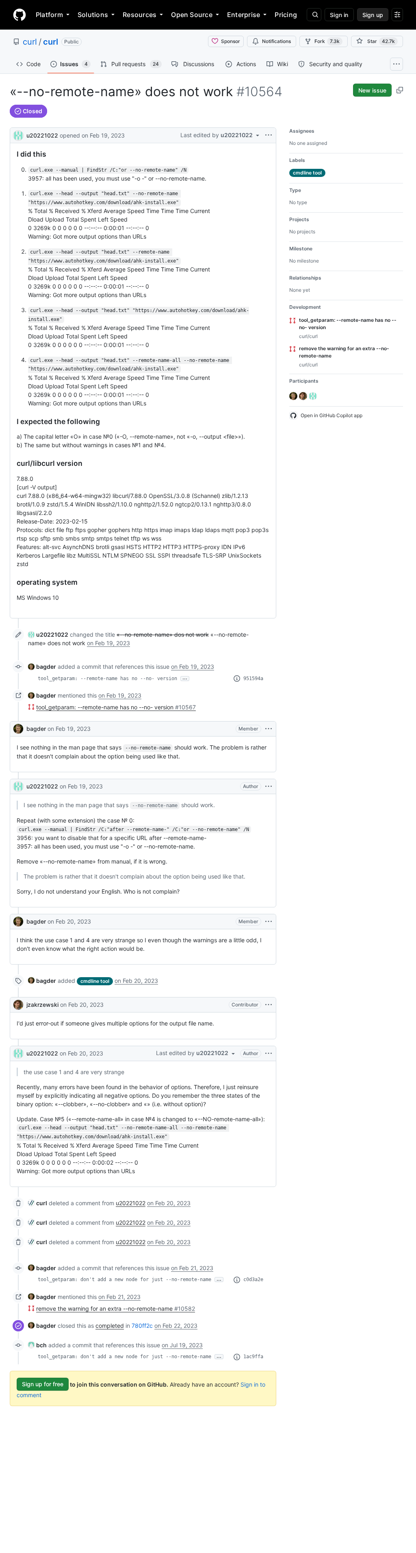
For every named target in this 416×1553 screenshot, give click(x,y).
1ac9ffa (253, 1356)
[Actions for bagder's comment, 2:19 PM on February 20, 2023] (268, 921)
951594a (253, 678)
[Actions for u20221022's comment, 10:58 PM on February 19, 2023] (268, 786)
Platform (49, 15)
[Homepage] (19, 14)
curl (30, 42)
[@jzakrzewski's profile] (18, 1005)
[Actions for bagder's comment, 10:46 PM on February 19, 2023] (268, 728)
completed (109, 1325)
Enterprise (243, 15)
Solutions (93, 15)
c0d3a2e (253, 1279)
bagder (36, 728)
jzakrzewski (42, 1004)
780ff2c (142, 1325)
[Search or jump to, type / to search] (314, 14)
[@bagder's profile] (18, 729)
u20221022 (42, 135)
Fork (327, 41)
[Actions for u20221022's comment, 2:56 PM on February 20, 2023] (268, 1053)
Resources (139, 15)
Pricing (286, 15)
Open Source (191, 15)
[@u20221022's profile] (18, 134)
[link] (48, 634)
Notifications (276, 41)
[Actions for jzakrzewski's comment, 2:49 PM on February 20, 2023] (268, 1004)
